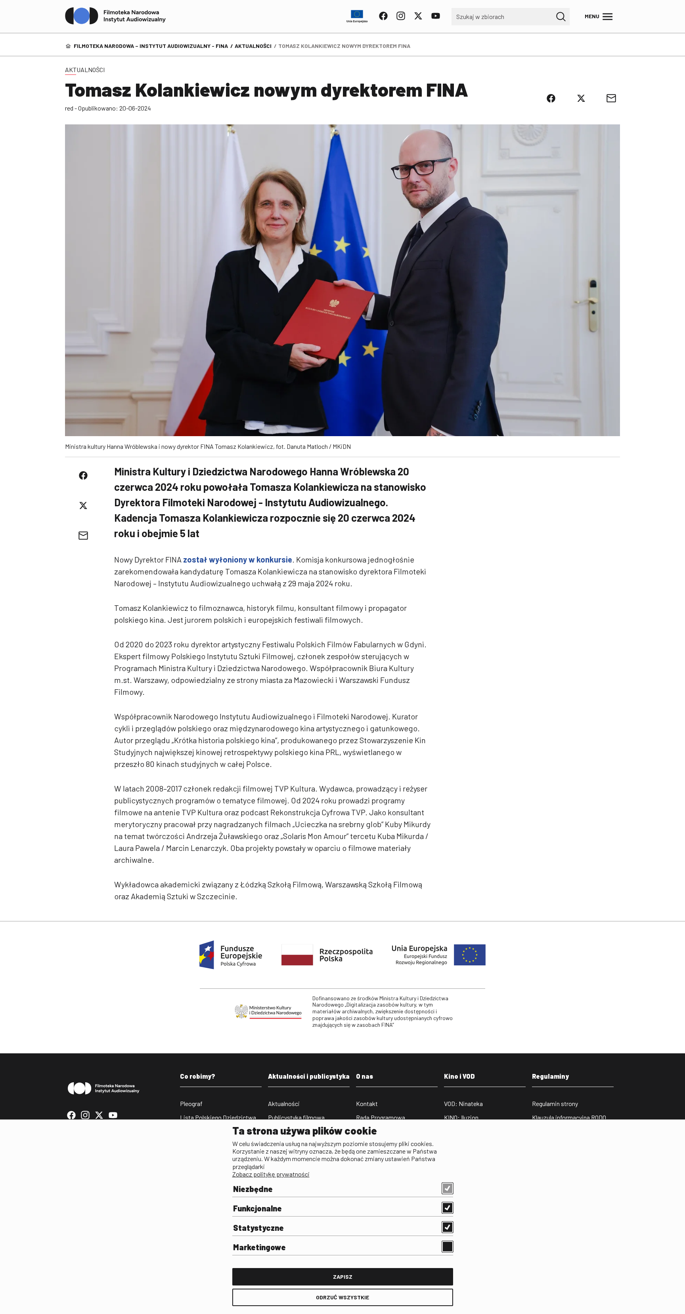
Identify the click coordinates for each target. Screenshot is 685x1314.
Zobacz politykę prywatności (271, 1174)
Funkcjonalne (257, 1208)
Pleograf (191, 1103)
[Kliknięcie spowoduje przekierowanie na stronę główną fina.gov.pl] (115, 16)
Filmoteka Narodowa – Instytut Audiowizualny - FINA (151, 45)
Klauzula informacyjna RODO (569, 1117)
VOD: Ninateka (463, 1103)
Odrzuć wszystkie (342, 1297)
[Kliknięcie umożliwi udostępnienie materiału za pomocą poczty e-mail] (611, 98)
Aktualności (253, 45)
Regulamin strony (555, 1103)
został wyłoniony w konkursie (237, 559)
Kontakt (367, 1103)
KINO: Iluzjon (461, 1117)
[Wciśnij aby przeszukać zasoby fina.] (561, 16)
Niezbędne (253, 1189)
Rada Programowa (380, 1117)
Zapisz (342, 1276)
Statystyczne (258, 1227)
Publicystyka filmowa (296, 1117)
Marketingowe (259, 1247)
